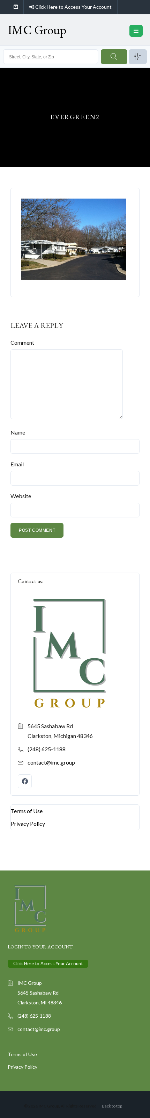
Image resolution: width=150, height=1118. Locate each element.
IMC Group (37, 30)
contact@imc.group (51, 762)
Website (20, 496)
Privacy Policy (28, 823)
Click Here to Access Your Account (73, 7)
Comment (22, 342)
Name (17, 432)
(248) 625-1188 (47, 749)
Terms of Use (27, 811)
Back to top (112, 1106)
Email (17, 464)
